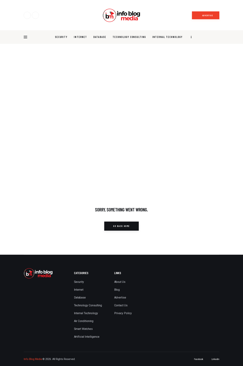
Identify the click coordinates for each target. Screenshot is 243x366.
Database (80, 297)
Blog (117, 289)
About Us (120, 282)
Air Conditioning (83, 321)
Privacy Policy (123, 313)
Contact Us (121, 305)
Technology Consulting (88, 305)
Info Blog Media (33, 359)
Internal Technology (86, 313)
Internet (79, 289)
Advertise (120, 297)
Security (79, 282)
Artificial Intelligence (86, 336)
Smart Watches (83, 329)
